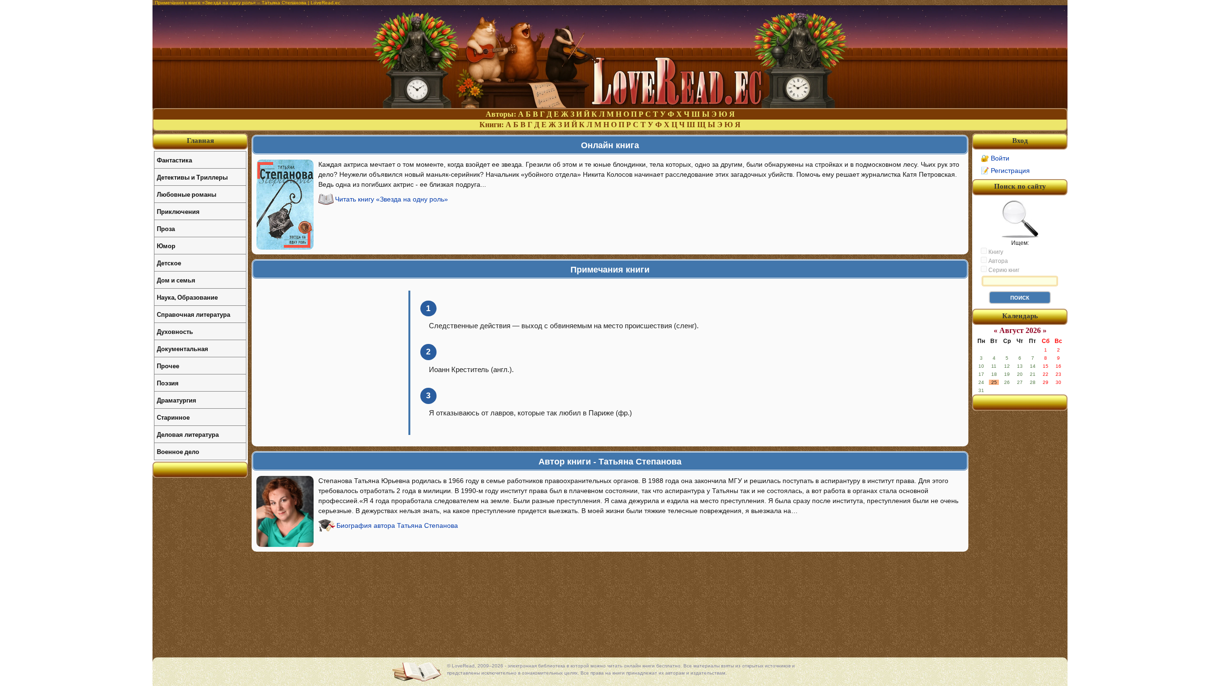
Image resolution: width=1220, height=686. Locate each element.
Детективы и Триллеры (192, 177)
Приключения (178, 211)
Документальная (182, 348)
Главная (200, 140)
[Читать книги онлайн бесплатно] (610, 105)
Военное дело (178, 451)
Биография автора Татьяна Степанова (397, 525)
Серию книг (1003, 270)
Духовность (175, 331)
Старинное (173, 417)
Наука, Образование (187, 297)
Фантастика (174, 159)
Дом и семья (176, 279)
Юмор (166, 245)
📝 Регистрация (1005, 170)
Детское (169, 262)
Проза (166, 228)
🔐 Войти (995, 158)
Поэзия (168, 382)
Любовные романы (186, 194)
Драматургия (176, 399)
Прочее (168, 365)
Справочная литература (193, 314)
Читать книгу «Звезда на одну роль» (391, 199)
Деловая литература (188, 434)
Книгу (995, 252)
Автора (997, 261)
